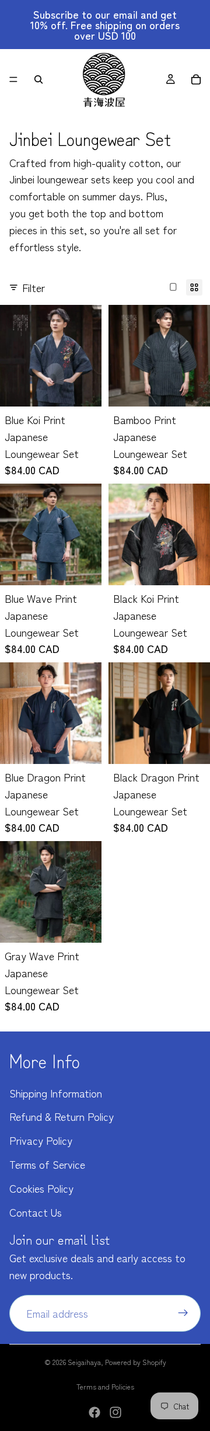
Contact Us (35, 1212)
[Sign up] (183, 1313)
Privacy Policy (40, 1140)
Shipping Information (55, 1092)
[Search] (38, 79)
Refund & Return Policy (61, 1116)
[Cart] (196, 79)
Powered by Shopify (135, 1362)
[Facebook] (95, 1412)
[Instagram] (115, 1412)
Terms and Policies (105, 1386)
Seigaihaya (84, 1362)
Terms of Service (47, 1164)
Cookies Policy (41, 1188)
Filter (33, 287)
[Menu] (13, 79)
